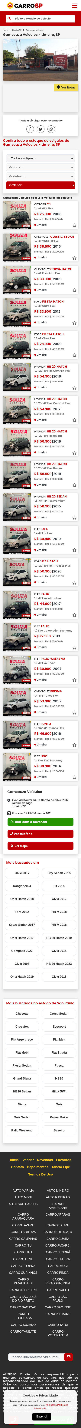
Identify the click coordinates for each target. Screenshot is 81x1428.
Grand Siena (22, 1078)
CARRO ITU (23, 1245)
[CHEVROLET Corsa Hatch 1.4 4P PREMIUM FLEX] (17, 280)
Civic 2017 (22, 873)
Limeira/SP (17, 30)
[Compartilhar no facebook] (30, 129)
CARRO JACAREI (57, 1245)
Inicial (15, 1160)
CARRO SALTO (58, 1290)
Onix (59, 1104)
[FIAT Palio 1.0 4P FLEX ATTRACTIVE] (17, 605)
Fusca (59, 1065)
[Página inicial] (74, 5)
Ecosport (59, 1026)
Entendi (41, 1416)
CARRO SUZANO (23, 1324)
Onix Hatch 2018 (22, 899)
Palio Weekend (22, 1130)
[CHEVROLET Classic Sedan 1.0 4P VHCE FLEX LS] (17, 247)
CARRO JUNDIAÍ (58, 1252)
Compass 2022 (22, 950)
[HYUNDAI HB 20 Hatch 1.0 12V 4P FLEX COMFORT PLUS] (17, 377)
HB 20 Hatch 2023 (59, 963)
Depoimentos (37, 1167)
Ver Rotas (67, 87)
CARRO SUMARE (57, 1314)
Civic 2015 (59, 976)
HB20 (59, 1078)
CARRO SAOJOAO (23, 1307)
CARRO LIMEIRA (58, 1259)
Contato (17, 1167)
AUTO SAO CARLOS (23, 1204)
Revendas (45, 1160)
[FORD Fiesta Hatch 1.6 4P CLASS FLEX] (17, 345)
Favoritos (63, 1160)
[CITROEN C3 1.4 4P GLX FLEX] (17, 215)
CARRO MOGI (58, 1266)
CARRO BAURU (58, 1225)
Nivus (22, 1104)
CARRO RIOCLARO (23, 1290)
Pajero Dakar (59, 1117)
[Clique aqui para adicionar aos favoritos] (74, 225)
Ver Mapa (21, 846)
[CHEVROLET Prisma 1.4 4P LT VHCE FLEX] (17, 702)
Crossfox (22, 1026)
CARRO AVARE (23, 1225)
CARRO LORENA (23, 1266)
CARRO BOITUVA (23, 1232)
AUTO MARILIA (23, 1190)
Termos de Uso (40, 1174)
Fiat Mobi (21, 1052)
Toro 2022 (22, 911)
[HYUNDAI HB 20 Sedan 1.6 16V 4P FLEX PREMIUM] (17, 507)
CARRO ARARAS (58, 1214)
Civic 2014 (59, 950)
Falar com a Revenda (30, 821)
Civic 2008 (22, 963)
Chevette (22, 1013)
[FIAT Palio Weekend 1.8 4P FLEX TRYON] (17, 670)
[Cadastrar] (68, 1357)
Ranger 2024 (22, 886)
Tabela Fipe (60, 1167)
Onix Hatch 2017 (22, 938)
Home (5, 30)
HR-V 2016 (59, 924)
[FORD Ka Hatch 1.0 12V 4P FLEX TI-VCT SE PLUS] (17, 572)
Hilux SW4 (59, 1091)
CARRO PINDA (58, 1272)
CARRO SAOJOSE (58, 1307)
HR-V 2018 (59, 911)
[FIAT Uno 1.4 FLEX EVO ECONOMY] (17, 767)
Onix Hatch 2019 (22, 976)
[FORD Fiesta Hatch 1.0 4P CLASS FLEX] (17, 312)
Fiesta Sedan (22, 1065)
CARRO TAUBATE (23, 1331)
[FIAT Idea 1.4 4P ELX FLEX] (17, 540)
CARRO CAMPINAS (23, 1238)
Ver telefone (23, 833)
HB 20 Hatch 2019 (59, 938)
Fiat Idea (59, 1039)
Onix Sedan (22, 1117)
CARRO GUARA (58, 1238)
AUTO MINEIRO (58, 1190)
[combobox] (40, 158)
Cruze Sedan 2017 (22, 924)
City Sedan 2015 (59, 873)
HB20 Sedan (22, 1091)
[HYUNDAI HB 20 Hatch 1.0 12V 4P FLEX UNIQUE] (17, 442)
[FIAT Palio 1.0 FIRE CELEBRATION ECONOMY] (17, 637)
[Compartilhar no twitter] (39, 129)
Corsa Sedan (59, 1013)
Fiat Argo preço (22, 1039)
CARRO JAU (23, 1252)
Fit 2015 (59, 886)
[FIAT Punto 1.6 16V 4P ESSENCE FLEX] (17, 735)
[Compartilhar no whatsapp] (49, 129)
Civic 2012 (59, 899)
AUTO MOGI (23, 1197)
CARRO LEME (23, 1259)
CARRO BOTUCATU (58, 1232)
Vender (28, 1160)
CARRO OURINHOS (23, 1272)
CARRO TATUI (58, 1324)
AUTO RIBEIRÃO (58, 1197)
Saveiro (59, 1130)
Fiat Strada (59, 1052)
